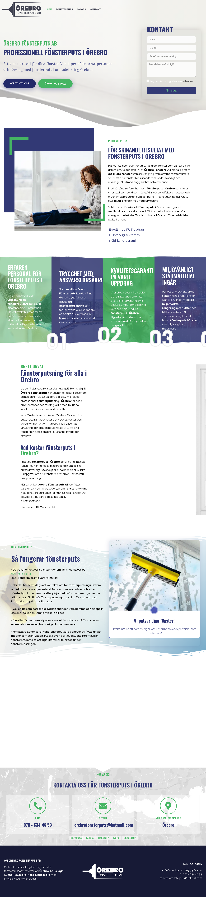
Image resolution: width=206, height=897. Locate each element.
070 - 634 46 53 (21, 573)
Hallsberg (103, 838)
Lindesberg (129, 838)
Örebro (44, 871)
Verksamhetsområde (168, 818)
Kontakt (95, 9)
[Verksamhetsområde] (168, 805)
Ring (37, 818)
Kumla (90, 838)
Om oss (81, 9)
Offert (103, 818)
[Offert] (103, 805)
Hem (49, 9)
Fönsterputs (64, 9)
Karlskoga (76, 838)
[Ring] (37, 805)
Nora (116, 838)
